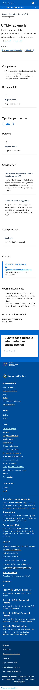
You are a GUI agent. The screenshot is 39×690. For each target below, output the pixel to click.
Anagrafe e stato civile (10, 435)
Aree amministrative (10, 391)
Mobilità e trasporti (9, 463)
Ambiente (6, 432)
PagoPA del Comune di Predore (17, 589)
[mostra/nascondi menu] (4, 7)
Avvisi (5, 418)
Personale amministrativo (12, 401)
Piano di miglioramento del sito (12, 671)
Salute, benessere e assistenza (13, 466)
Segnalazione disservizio (10, 663)
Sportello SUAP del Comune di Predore (16, 614)
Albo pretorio (9, 512)
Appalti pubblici (8, 439)
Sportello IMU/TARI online (15, 626)
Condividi (7, 41)
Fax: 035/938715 (11, 553)
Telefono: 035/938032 (13, 549)
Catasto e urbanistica (10, 446)
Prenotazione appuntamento (11, 667)
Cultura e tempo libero (10, 449)
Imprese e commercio (10, 460)
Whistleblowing (10, 572)
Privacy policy (7, 649)
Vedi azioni (18, 41)
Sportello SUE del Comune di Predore (16, 601)
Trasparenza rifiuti (11, 525)
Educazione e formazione (12, 453)
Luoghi (5, 487)
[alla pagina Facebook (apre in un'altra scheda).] (4, 585)
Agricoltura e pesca (9, 428)
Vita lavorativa (8, 477)
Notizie (5, 415)
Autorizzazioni (8, 442)
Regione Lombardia (9, 3)
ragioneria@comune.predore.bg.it (18, 269)
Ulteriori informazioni (9, 688)
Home (4, 14)
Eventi (5, 491)
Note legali (6, 645)
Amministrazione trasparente (16, 499)
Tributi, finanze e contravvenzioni (14, 470)
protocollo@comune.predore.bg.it (17, 564)
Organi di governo (9, 387)
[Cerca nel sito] (35, 7)
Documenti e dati (9, 404)
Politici (5, 397)
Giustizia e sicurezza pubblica (13, 456)
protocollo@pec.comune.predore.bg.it (18, 567)
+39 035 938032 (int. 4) (17, 264)
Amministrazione (15, 14)
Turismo (5, 473)
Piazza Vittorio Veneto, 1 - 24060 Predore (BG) (20, 546)
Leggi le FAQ (6, 658)
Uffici (26, 14)
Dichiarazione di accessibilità (11, 654)
